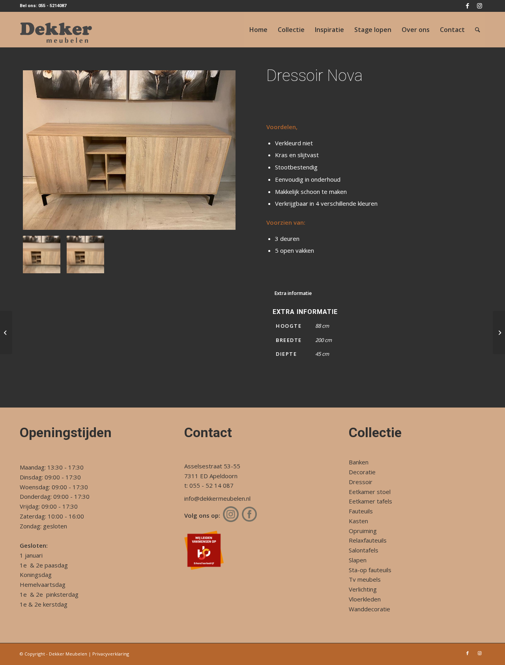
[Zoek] (477, 29)
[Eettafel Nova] (6, 332)
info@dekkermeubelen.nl (217, 498)
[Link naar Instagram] (479, 6)
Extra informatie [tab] (293, 293)
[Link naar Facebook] (467, 6)
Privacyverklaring (110, 654)
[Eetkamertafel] (499, 332)
